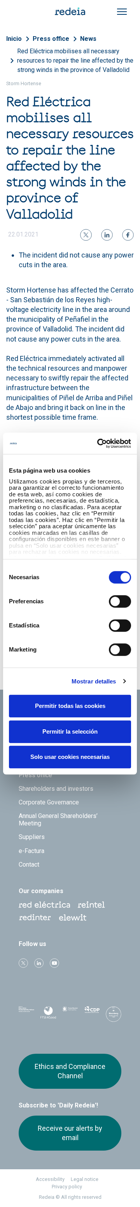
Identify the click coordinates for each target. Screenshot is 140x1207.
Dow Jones (26, 1014)
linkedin (39, 963)
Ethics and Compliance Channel (70, 1071)
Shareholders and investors (56, 788)
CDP (92, 1014)
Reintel (91, 904)
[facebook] (128, 235)
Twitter (23, 963)
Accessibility (50, 1179)
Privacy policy (67, 1186)
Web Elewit (72, 917)
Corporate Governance (49, 802)
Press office (51, 38)
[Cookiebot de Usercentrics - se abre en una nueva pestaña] (98, 443)
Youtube (54, 963)
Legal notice (84, 1179)
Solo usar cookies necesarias (70, 756)
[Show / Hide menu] (122, 12)
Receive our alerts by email (70, 1133)
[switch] (120, 601)
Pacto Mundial (70, 1014)
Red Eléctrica (44, 904)
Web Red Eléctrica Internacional (35, 917)
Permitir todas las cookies (70, 705)
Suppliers (32, 837)
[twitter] (86, 235)
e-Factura (31, 851)
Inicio (14, 38)
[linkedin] (107, 235)
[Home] (70, 10)
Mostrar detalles (94, 681)
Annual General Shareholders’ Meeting (58, 819)
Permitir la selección (70, 731)
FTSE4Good (48, 1016)
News (88, 38)
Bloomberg (113, 1016)
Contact (29, 864)
